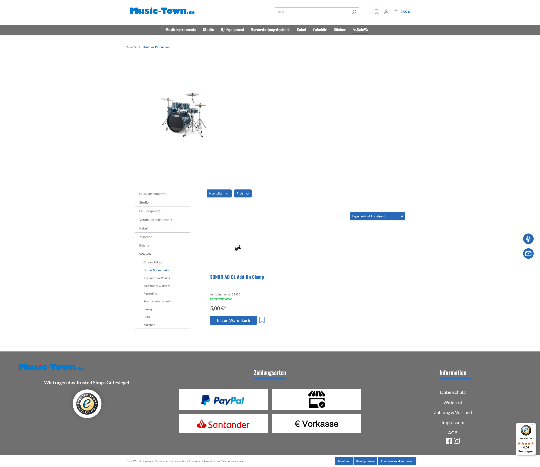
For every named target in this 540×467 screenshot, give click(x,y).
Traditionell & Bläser (156, 285)
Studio (144, 202)
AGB (453, 432)
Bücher (144, 245)
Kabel (143, 228)
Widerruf (452, 402)
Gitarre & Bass (152, 262)
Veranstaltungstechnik (155, 219)
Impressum (452, 422)
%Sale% (145, 254)
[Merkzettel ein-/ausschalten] (262, 320)
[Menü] (533, 425)
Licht (146, 317)
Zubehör (145, 237)
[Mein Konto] (386, 12)
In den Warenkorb (233, 320)
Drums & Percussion (156, 270)
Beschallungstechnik (156, 301)
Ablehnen (344, 461)
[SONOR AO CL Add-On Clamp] (237, 249)
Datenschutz (453, 392)
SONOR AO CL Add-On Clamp (237, 276)
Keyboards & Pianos (156, 278)
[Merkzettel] (376, 12)
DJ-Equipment (150, 211)
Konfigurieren (365, 461)
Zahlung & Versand (453, 412)
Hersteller (216, 193)
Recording (150, 293)
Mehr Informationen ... (233, 461)
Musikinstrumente (152, 194)
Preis (240, 193)
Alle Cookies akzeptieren (397, 461)
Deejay (148, 309)
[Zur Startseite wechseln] (163, 10)
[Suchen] (354, 11)
